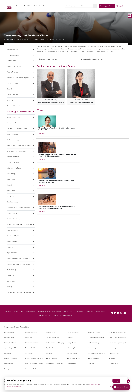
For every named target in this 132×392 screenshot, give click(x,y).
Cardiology (28, 337)
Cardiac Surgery (9, 337)
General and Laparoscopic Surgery (118, 343)
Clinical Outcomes (66, 315)
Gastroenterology (93, 343)
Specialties (27, 6)
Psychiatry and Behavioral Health (55, 363)
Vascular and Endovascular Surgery (34, 369)
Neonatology (92, 348)
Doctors (18, 6)
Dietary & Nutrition (10, 343)
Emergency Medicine (32, 343)
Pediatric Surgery (93, 358)
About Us (8, 311)
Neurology (7, 353)
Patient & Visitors (44, 315)
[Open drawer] (130, 15)
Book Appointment (107, 6)
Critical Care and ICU (52, 337)
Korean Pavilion (51, 332)
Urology (6, 369)
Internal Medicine (30, 348)
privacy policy (94, 384)
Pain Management (52, 358)
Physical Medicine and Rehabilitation (34, 358)
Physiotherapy (8, 363)
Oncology (49, 353)
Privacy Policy (100, 311)
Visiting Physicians (94, 332)
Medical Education (40, 6)
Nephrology (112, 348)
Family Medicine (72, 343)
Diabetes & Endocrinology (96, 337)
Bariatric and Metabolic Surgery (118, 332)
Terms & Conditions (14, 387)
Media (66, 311)
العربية (121, 6)
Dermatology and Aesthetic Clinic (118, 337)
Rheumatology (113, 363)
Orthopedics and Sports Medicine (97, 353)
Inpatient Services (51, 348)
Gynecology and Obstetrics (12, 348)
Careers (55, 315)
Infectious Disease (31, 332)
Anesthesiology (9, 332)
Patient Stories (18, 311)
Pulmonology (71, 363)
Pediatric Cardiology (10, 358)
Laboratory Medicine (73, 348)
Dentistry (70, 337)
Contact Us (79, 311)
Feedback (89, 312)
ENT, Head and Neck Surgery (55, 343)
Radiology (91, 363)
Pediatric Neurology (73, 332)
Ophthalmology (72, 353)
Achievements (41, 311)
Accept (116, 381)
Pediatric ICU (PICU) (73, 358)
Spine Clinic (29, 353)
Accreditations (30, 311)
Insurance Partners (55, 311)
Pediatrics (112, 358)
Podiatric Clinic (113, 353)
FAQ (71, 311)
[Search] (95, 6)
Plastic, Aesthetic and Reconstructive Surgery (34, 363)
